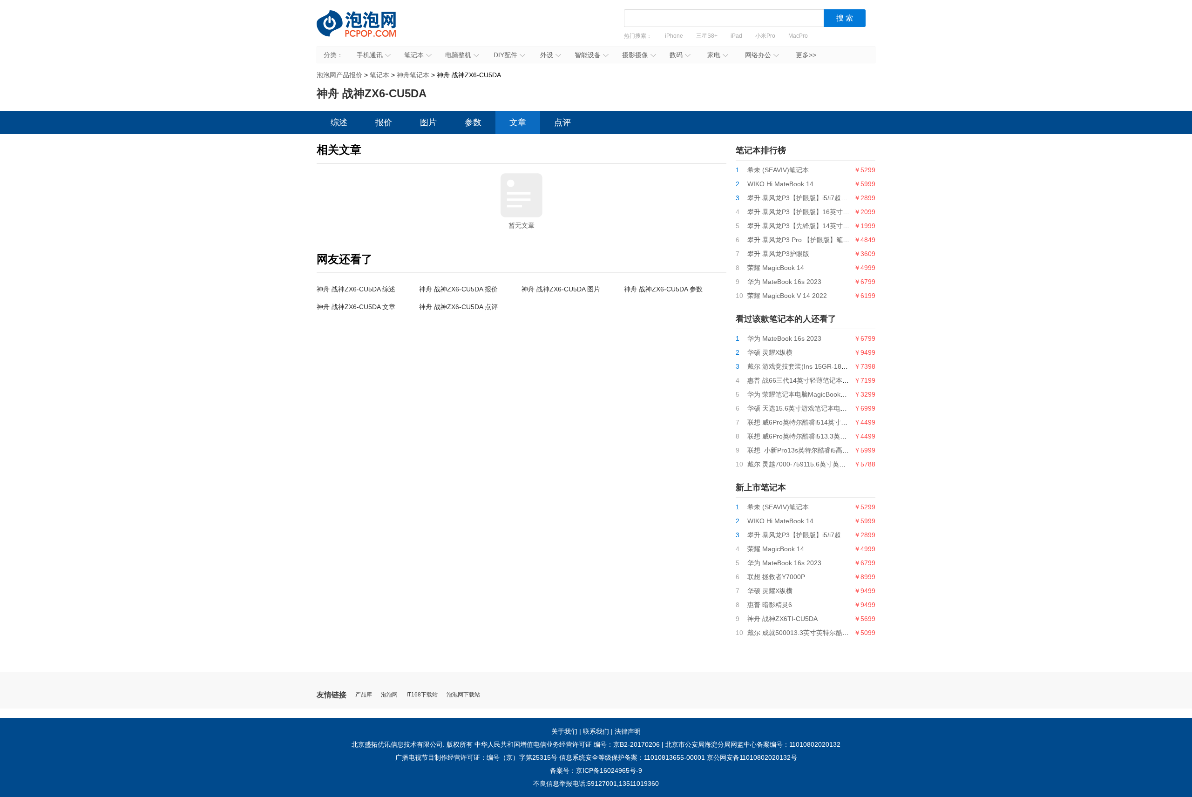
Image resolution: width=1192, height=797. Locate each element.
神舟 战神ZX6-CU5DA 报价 (458, 289)
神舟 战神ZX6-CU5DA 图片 (561, 289)
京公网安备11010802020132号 (752, 757)
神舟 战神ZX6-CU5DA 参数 (663, 289)
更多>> (806, 55)
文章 (517, 122)
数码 (676, 55)
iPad (736, 36)
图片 (428, 122)
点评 (562, 122)
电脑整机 (458, 55)
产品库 (363, 695)
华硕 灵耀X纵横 (769, 352)
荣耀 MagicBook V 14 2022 (787, 295)
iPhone (674, 36)
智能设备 (588, 55)
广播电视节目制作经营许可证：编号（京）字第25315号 (476, 757)
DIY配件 (505, 55)
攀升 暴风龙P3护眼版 (778, 253)
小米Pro (765, 36)
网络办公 (758, 55)
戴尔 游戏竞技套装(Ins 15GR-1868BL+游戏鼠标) (818, 366)
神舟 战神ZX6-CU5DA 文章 (356, 307)
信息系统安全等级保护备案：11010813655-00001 (632, 757)
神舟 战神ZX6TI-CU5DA (782, 618)
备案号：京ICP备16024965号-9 (596, 770)
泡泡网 (389, 695)
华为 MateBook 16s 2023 (784, 281)
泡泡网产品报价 (365, 30)
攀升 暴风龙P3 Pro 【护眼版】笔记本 (801, 239)
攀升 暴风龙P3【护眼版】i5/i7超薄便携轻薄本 (813, 198)
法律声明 (628, 731)
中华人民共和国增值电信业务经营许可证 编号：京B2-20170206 (567, 744)
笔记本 (414, 55)
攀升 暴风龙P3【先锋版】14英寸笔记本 (804, 226)
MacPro (798, 36)
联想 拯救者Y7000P (776, 577)
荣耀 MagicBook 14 (775, 267)
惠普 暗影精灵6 (769, 604)
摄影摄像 (635, 55)
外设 (546, 55)
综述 (339, 122)
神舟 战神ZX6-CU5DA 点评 (458, 307)
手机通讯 (370, 55)
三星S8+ (707, 36)
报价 (383, 122)
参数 (473, 122)
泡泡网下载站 (463, 695)
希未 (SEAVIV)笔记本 (778, 170)
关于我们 (564, 731)
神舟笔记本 (413, 75)
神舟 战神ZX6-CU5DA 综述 (356, 289)
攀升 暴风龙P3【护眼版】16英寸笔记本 (804, 212)
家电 (713, 55)
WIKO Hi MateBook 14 (780, 184)
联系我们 (596, 731)
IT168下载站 (422, 695)
